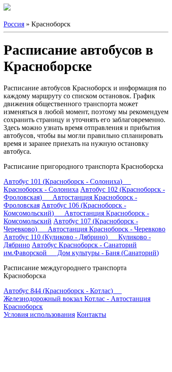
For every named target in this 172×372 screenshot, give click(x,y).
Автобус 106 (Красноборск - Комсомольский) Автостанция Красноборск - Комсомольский (76, 213)
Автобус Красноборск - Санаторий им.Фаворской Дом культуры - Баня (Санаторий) (81, 249)
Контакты (91, 314)
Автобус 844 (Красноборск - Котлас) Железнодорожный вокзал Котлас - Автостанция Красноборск (77, 298)
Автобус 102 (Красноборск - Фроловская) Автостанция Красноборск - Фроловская (84, 197)
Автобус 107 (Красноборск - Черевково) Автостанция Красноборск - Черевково (84, 225)
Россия (14, 24)
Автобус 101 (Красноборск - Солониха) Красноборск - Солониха (67, 185)
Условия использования (39, 314)
